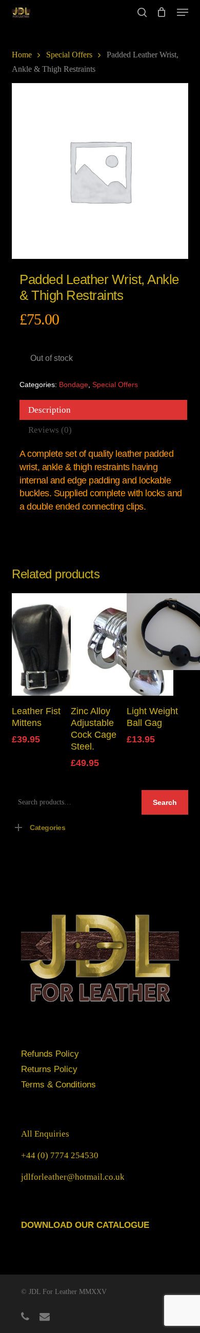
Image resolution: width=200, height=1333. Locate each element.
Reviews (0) (50, 430)
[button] (182, 12)
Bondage (73, 384)
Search (165, 802)
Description (49, 410)
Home (22, 54)
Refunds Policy (50, 1054)
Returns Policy (49, 1069)
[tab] (103, 410)
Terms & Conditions (58, 1084)
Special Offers (69, 54)
